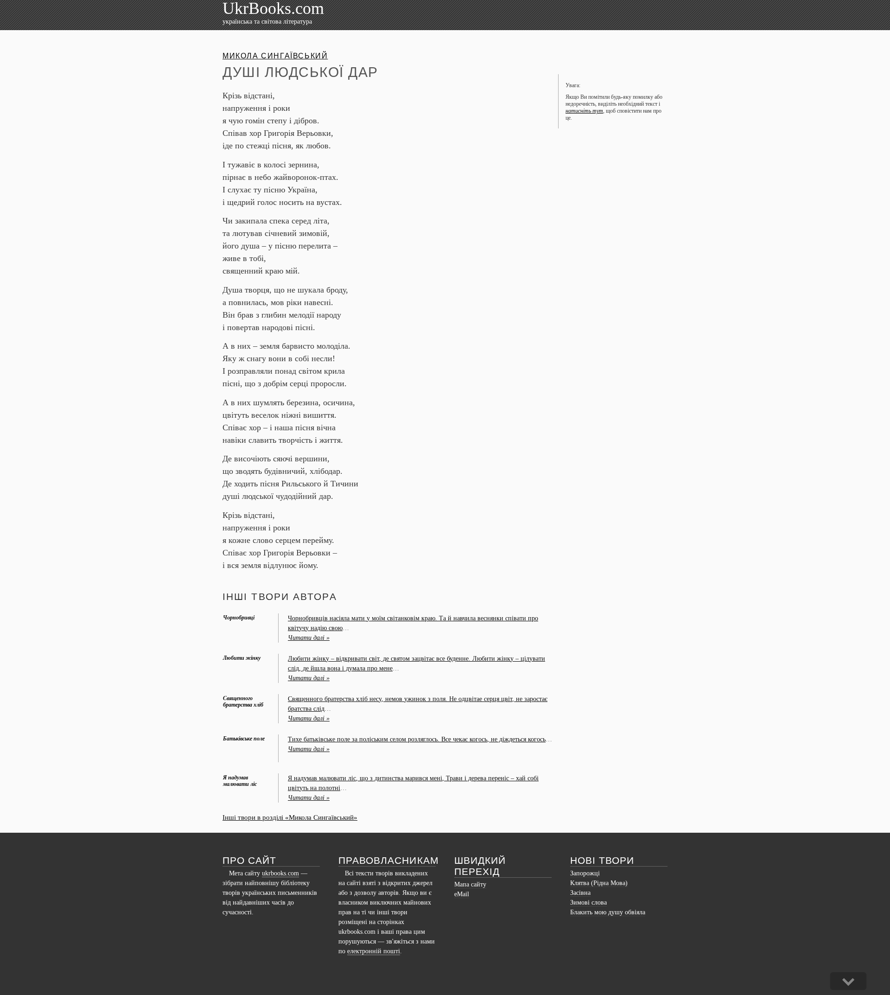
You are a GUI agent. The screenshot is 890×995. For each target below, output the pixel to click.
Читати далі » (309, 637)
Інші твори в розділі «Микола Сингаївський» (289, 817)
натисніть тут (584, 111)
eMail (461, 894)
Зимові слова (588, 902)
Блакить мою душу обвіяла (607, 912)
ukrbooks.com (280, 873)
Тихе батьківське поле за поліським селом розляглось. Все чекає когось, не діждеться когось (417, 739)
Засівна (580, 892)
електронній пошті (373, 951)
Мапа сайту (470, 884)
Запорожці (585, 873)
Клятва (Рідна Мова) (599, 883)
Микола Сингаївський (275, 56)
